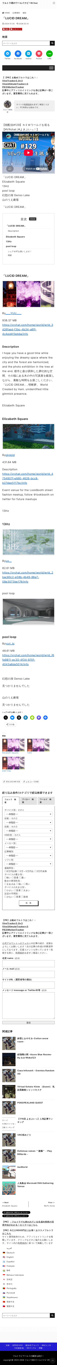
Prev (50, 1203)
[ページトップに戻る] (53, 1361)
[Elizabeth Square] (13, 745)
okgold (10, 455)
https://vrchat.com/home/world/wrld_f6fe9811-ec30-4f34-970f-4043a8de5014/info (28, 660)
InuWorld (22, 1167)
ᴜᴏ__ (9, 561)
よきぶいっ (17, 29)
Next (6, 1203)
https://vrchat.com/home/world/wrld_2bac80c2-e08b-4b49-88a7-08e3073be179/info (27, 577)
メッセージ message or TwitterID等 (24, 990)
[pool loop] (13, 763)
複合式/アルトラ (32, 1345)
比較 (8, 1345)
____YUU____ (13, 313)
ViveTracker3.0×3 (12, 80)
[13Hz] (38, 745)
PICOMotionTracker (13, 87)
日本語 (9, 1279)
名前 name (11, 958)
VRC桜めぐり (24, 1135)
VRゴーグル (31, 1348)
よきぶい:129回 (32, 782)
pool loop (11, 246)
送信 (28, 1022)
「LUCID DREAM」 (16, 225)
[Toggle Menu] (51, 68)
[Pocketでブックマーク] (39, 53)
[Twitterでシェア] (7, 53)
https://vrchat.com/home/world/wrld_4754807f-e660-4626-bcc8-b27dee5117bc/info (27, 478)
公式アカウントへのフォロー (16, 943)
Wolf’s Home (49, 1206)
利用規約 (28, 104)
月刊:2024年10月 (13, 782)
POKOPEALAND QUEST (30, 1102)
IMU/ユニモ (46, 1345)
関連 (10, 255)
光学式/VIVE (17, 1345)
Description (13, 231)
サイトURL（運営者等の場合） (17, 979)
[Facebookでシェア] (18, 53)
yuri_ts (10, 643)
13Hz (9, 241)
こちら (8, 1233)
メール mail (11, 968)
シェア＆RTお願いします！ (20, 251)
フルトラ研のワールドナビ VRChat (20, 3)
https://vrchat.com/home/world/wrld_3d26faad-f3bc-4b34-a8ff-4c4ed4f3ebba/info (27, 329)
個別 (7, 29)
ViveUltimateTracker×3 (15, 84)
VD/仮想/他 (19, 1348)
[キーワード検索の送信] (52, 43)
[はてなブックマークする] (28, 53)
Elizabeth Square (15, 236)
